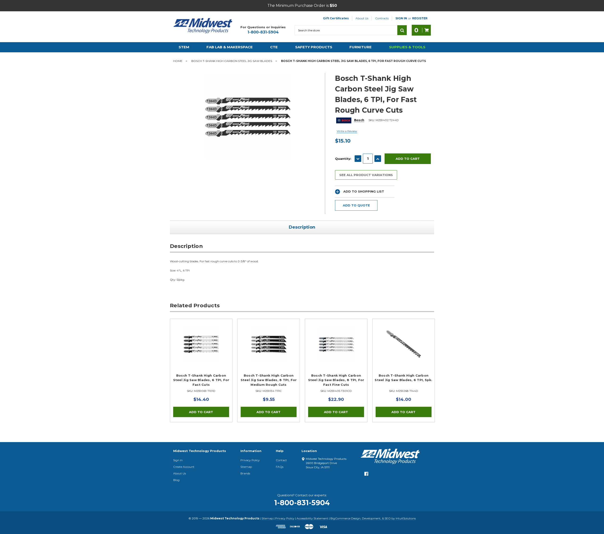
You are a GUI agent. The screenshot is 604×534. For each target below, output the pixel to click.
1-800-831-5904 (263, 32)
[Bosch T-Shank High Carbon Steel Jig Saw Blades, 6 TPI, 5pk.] (403, 349)
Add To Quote (356, 205)
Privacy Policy (250, 460)
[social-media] (366, 475)
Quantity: (343, 158)
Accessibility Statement (312, 518)
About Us (362, 18)
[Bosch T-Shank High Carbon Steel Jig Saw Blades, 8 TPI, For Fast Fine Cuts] (336, 349)
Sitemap (246, 466)
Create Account (183, 466)
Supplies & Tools (407, 47)
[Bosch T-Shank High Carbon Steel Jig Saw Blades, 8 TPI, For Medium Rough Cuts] (268, 349)
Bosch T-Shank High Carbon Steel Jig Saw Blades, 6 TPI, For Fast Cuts (201, 380)
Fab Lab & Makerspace (229, 47)
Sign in (401, 18)
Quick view (201, 344)
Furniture (360, 47)
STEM (184, 47)
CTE (274, 47)
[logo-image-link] (203, 25)
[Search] (402, 30)
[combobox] (345, 30)
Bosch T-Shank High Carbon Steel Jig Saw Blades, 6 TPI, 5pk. (403, 378)
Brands (245, 473)
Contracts (382, 18)
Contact (281, 460)
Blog (176, 480)
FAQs (279, 466)
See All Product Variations (366, 175)
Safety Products (313, 47)
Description (302, 227)
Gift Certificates (336, 18)
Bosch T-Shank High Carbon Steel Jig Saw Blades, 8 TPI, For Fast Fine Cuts (336, 380)
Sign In (178, 460)
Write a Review (347, 131)
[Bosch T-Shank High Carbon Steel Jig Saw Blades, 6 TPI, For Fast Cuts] (201, 349)
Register (420, 18)
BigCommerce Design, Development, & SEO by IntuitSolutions (373, 518)
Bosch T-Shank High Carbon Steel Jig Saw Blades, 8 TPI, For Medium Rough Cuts (269, 380)
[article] (201, 370)
